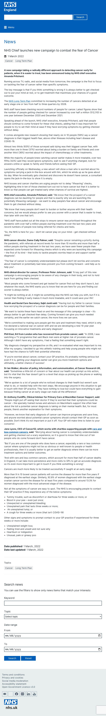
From (7, 630)
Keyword (9, 597)
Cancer (9, 60)
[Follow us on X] (10, 695)
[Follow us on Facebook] (16, 695)
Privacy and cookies (12, 677)
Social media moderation (15, 680)
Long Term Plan (24, 60)
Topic (7, 611)
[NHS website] (10, 708)
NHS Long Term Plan (19, 101)
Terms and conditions (13, 674)
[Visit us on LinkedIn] (28, 695)
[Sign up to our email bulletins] (4, 695)
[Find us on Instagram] (22, 695)
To (5, 644)
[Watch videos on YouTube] (34, 695)
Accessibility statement (14, 683)
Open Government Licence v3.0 (18, 686)
